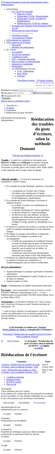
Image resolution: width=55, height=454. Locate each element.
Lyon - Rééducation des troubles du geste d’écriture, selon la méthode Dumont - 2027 (19, 371)
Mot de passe (6, 93)
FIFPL (40, 348)
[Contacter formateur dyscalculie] (45, 80)
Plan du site (11, 384)
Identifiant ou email (9, 90)
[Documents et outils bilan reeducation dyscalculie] (18, 40)
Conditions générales (15, 377)
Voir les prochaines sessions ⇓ (27, 155)
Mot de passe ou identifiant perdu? (15, 101)
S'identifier (6, 98)
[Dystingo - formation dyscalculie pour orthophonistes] (27, 4)
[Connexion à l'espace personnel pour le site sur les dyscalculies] (18, 42)
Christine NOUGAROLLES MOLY (24, 328)
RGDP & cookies (13, 382)
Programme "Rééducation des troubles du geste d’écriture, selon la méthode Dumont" (27, 335)
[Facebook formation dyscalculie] (26, 80)
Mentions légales (13, 379)
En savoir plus (40, 403)
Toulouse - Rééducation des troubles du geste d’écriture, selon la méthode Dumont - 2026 (20, 365)
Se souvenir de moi (12, 96)
